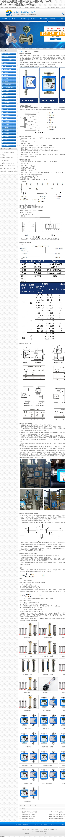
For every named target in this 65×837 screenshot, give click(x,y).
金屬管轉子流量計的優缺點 (56, 812)
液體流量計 (6, 57)
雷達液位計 (6, 118)
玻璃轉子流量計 (27, 710)
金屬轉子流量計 (27, 801)
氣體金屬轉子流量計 (47, 783)
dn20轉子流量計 (47, 710)
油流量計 (5, 63)
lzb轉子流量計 (27, 692)
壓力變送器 (6, 127)
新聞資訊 (23, 19)
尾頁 (35, 805)
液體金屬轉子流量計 (27, 783)
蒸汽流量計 (6, 78)
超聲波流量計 (6, 103)
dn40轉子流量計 (27, 747)
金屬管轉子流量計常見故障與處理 (28, 812)
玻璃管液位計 (6, 115)
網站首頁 (4, 19)
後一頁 (31, 805)
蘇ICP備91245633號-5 (52, 829)
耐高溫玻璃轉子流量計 (47, 656)
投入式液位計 (6, 124)
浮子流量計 (6, 93)
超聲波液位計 (6, 121)
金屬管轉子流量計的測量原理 (27, 816)
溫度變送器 (6, 136)
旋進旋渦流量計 (7, 84)
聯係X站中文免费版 (6, 149)
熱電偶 (5, 139)
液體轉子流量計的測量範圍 (27, 818)
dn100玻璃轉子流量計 (27, 656)
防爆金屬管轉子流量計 (47, 747)
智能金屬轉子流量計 (47, 765)
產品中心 (14, 19)
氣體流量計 (6, 99)
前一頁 (25, 805)
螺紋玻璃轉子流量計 (27, 674)
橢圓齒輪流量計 (7, 69)
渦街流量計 (6, 75)
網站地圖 (62, 824)
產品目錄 (3, 50)
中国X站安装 (6, 53)
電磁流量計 (6, 72)
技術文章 (33, 19)
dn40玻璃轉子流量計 (47, 638)
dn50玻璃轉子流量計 (27, 638)
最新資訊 (22, 808)
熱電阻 (5, 142)
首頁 (26, 51)
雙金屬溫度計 (6, 145)
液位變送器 (6, 133)
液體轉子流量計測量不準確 (56, 818)
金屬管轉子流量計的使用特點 (27, 814)
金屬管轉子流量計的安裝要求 (57, 814)
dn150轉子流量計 (47, 728)
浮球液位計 (6, 112)
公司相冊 (52, 19)
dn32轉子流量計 (27, 728)
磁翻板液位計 (6, 106)
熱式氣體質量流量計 (8, 87)
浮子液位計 (6, 109)
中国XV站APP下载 (8, 66)
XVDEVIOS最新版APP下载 (36, 824)
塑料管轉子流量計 (47, 692)
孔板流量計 (6, 81)
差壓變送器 (6, 130)
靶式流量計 (6, 96)
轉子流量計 (6, 90)
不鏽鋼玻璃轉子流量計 (47, 674)
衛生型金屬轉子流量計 (27, 765)
